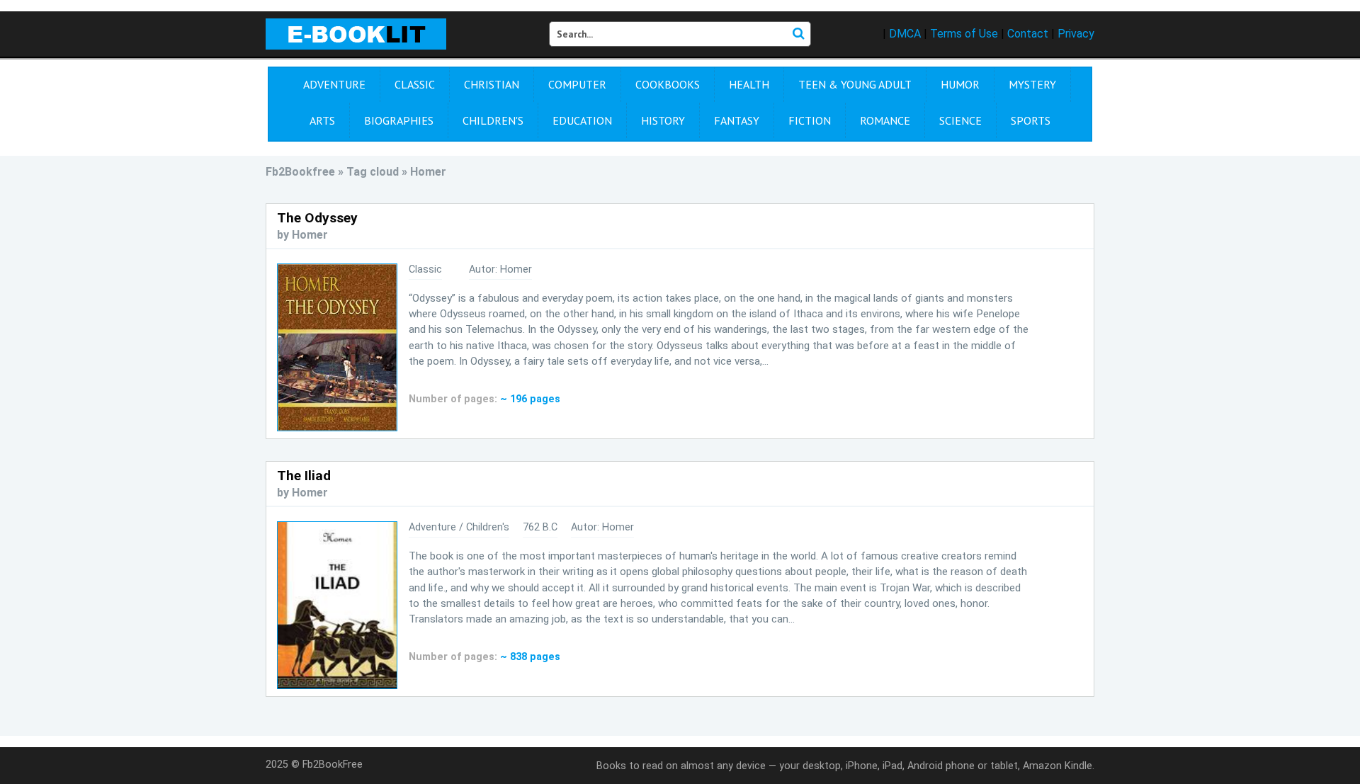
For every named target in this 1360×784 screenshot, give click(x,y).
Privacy (1076, 33)
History (663, 120)
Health (749, 84)
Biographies (399, 120)
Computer (577, 84)
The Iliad (304, 475)
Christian (491, 84)
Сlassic (415, 84)
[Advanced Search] (798, 34)
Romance (885, 120)
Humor (960, 84)
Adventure (334, 84)
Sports (1030, 120)
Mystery (1032, 84)
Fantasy (736, 120)
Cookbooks (667, 84)
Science (960, 120)
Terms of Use (964, 33)
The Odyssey (317, 218)
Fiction (809, 120)
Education (582, 120)
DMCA (905, 33)
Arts (322, 120)
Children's (493, 120)
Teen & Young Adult (855, 84)
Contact (1027, 33)
